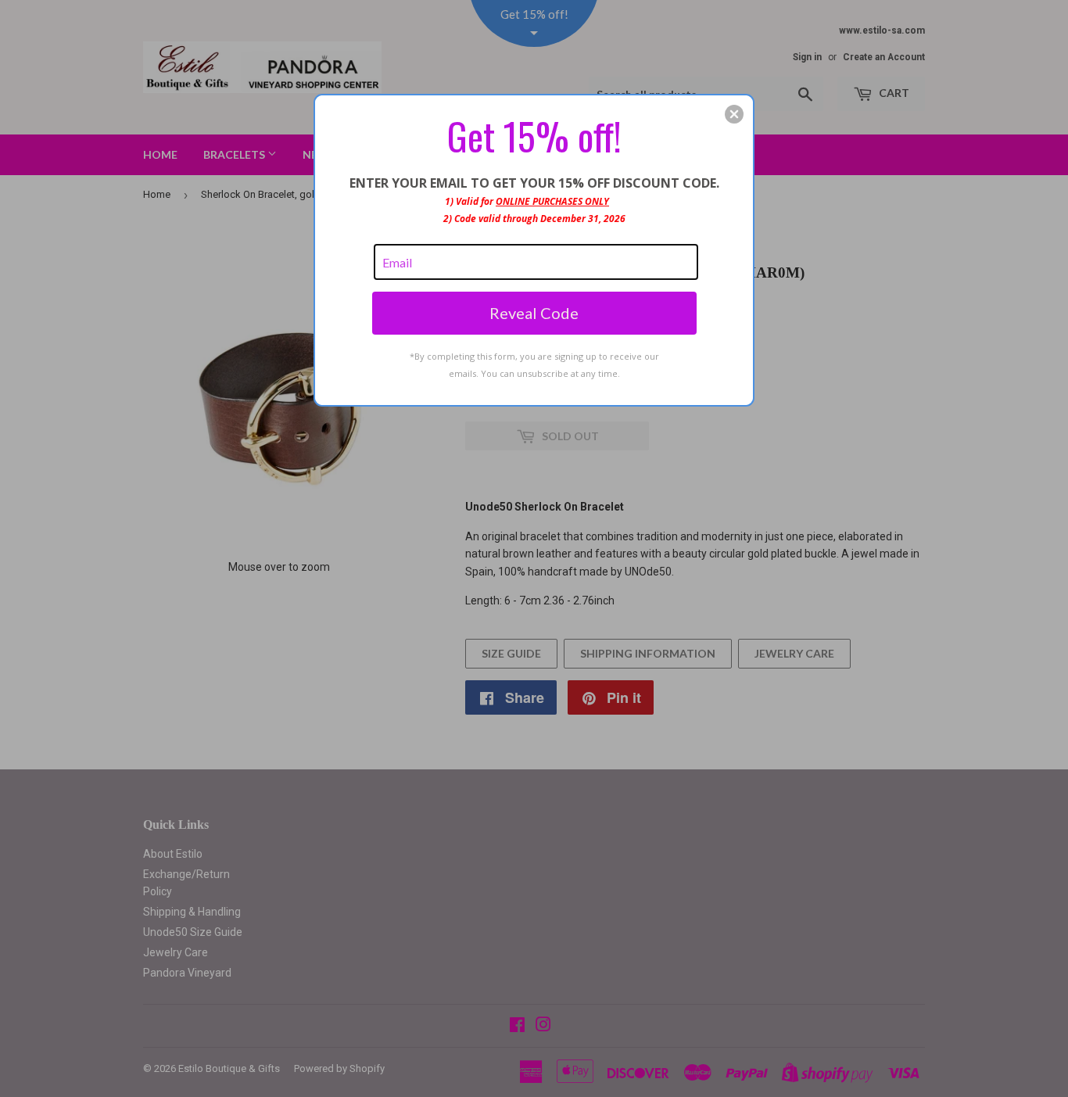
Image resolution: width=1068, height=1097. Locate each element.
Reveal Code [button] (534, 312)
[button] (734, 114)
